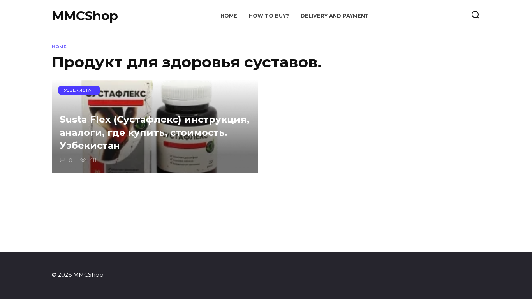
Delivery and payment (335, 16)
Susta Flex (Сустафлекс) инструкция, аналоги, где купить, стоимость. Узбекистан (155, 132)
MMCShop (85, 15)
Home (228, 16)
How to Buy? (269, 16)
